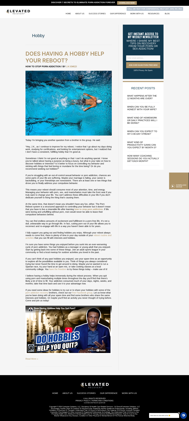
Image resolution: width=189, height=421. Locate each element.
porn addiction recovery (36, 292)
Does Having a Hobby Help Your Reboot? (64, 57)
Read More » (31, 358)
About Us (79, 14)
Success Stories (97, 14)
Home (68, 14)
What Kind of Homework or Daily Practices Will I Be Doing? (142, 120)
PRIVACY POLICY (83, 401)
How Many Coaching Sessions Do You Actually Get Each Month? (143, 158)
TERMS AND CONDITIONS (102, 401)
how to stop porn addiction (88, 209)
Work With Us (137, 14)
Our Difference (118, 14)
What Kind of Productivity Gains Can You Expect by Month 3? (141, 145)
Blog (167, 14)
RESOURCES (153, 14)
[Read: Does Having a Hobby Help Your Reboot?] (68, 103)
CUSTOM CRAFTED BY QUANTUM (94, 403)
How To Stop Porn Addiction (43, 66)
